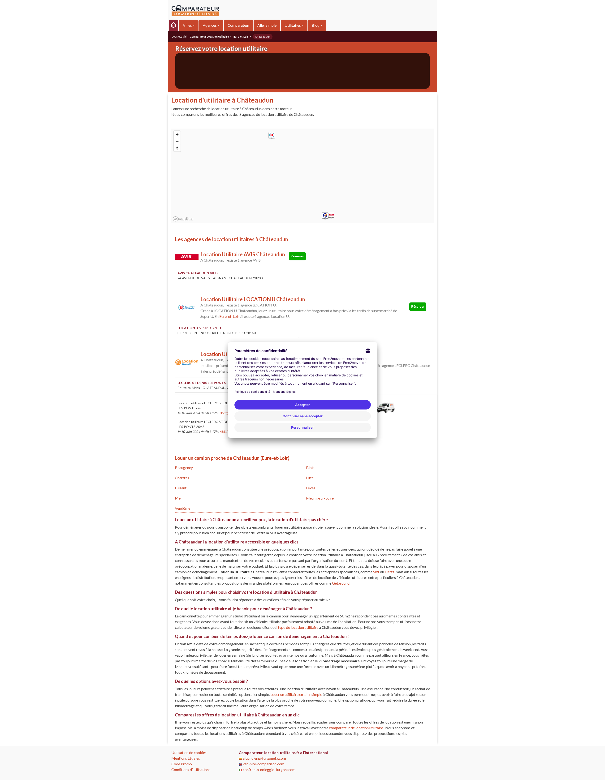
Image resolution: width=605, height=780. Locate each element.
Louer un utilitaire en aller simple (296, 694)
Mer (178, 498)
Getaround (341, 583)
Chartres (182, 477)
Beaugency (184, 467)
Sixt (376, 571)
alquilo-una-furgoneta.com (264, 758)
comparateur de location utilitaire (356, 727)
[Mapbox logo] (183, 219)
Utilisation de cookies (189, 752)
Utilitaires (293, 25)
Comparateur (238, 25)
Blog (316, 25)
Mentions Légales (185, 758)
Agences (210, 25)
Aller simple (267, 25)
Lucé (310, 477)
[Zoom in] (177, 134)
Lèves (310, 488)
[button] (331, 215)
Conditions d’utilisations (190, 769)
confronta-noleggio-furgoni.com (268, 769)
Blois (310, 467)
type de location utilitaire (298, 627)
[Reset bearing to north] (177, 148)
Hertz (389, 571)
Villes (187, 25)
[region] (302, 176)
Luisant (180, 488)
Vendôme (182, 508)
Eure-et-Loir (229, 316)
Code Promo (181, 764)
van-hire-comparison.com (263, 764)
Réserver (297, 256)
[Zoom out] (177, 141)
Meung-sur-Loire (320, 498)
